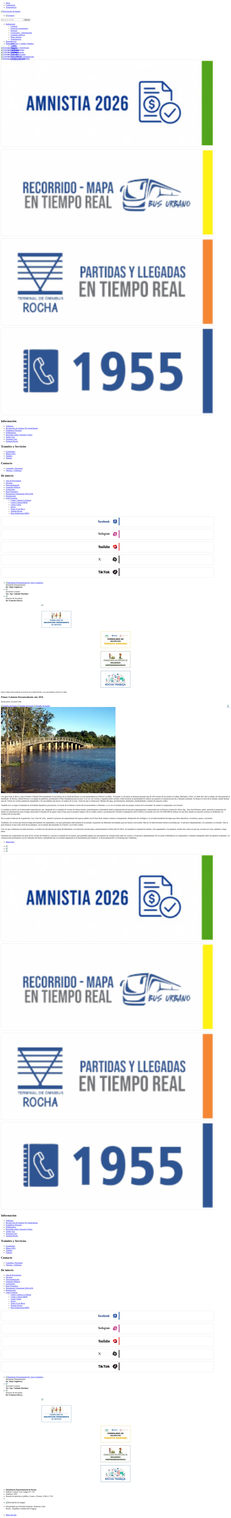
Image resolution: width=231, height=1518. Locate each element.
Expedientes (10, 452)
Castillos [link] (14, 46)
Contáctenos (10, 5)
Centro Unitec (16, 505)
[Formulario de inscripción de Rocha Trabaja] (115, 687)
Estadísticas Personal (14, 430)
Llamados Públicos (13, 487)
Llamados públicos (18, 35)
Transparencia (11, 7)
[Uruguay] (10, 15)
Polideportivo (11, 433)
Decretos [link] (9, 483)
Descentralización (12, 485)
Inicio (8, 3)
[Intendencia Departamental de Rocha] (10, 11)
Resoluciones (11, 496)
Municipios (10, 44)
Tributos (9, 458)
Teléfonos (9, 426)
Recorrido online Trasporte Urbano (19, 435)
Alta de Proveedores (13, 481)
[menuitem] (118, 31)
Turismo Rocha (16, 511)
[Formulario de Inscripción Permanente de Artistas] (56, 627)
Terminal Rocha (12, 441)
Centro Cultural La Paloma (21, 500)
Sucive (13, 507)
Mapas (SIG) (11, 454)
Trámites (9, 456)
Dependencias (11, 41)
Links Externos (11, 498)
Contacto (14, 26)
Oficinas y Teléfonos (14, 470)
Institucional (10, 24)
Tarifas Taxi (10, 437)
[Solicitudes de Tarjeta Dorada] (115, 648)
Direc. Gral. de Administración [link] (22, 57)
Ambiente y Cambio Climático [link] (22, 44)
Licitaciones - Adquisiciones (21, 33)
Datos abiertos (16, 37)
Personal (14, 31)
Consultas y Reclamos (14, 468)
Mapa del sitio (11, 1515)
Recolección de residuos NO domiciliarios (22, 428)
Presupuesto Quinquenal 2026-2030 (19, 494)
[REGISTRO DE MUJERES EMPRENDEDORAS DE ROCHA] (115, 667)
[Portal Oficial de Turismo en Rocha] (42, 605)
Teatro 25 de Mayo (18, 509)
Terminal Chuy (11, 439)
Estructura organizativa (19, 28)
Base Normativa (12, 492)
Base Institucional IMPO (20, 513)
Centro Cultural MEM (19, 502)
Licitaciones (10, 489)
